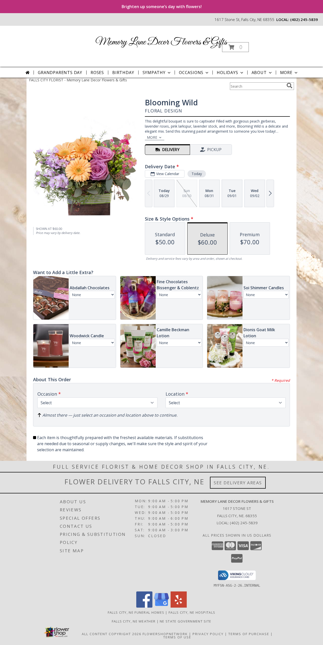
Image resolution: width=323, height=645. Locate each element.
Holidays (227, 72)
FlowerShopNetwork (165, 634)
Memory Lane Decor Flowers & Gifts (161, 42)
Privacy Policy (208, 634)
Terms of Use (177, 637)
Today (197, 173)
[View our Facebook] (144, 606)
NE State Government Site (185, 621)
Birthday (123, 72)
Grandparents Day (60, 72)
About (259, 72)
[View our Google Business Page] (161, 606)
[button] (235, 47)
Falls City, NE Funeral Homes (136, 612)
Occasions (191, 72)
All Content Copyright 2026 (111, 634)
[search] (289, 86)
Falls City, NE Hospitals (192, 612)
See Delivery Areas (238, 483)
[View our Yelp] (179, 606)
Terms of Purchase (248, 634)
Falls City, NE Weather (134, 621)
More (286, 72)
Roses (97, 72)
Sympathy (154, 72)
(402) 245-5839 (304, 19)
